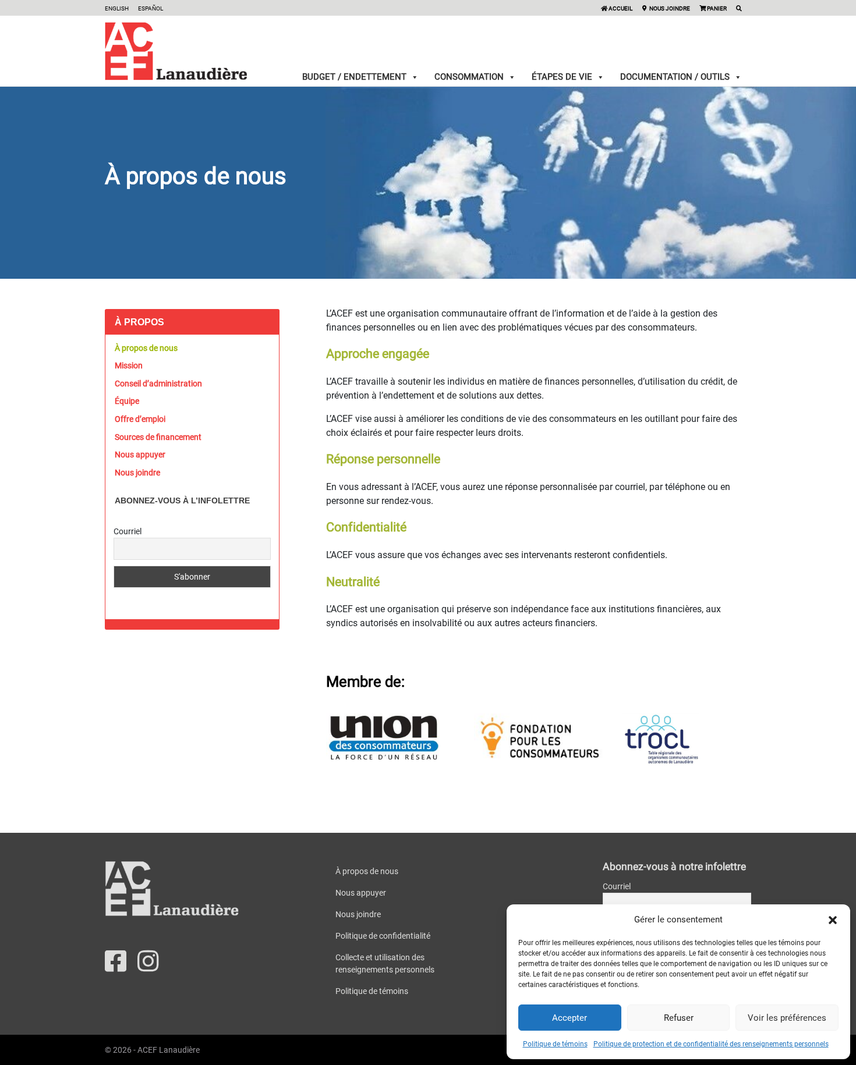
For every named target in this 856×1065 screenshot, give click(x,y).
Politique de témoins (555, 1044)
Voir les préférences (787, 1018)
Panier (716, 8)
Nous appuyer (140, 454)
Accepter (569, 1018)
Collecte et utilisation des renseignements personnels (384, 963)
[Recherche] (739, 8)
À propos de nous (146, 348)
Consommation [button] (469, 77)
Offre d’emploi (140, 419)
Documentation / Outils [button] (675, 77)
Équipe (127, 401)
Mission (129, 365)
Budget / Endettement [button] (354, 77)
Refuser (679, 1018)
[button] (833, 919)
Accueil (619, 8)
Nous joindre (669, 8)
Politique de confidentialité (382, 935)
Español (150, 8)
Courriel (128, 531)
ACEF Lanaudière (168, 1050)
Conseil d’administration (158, 383)
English (117, 8)
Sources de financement (158, 437)
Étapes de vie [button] (562, 77)
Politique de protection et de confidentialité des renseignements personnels (711, 1044)
